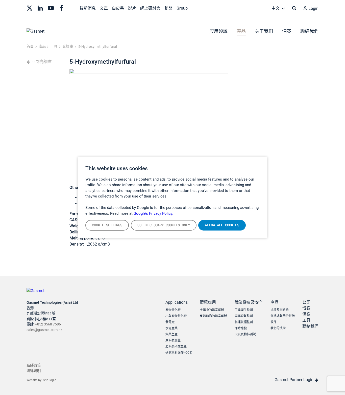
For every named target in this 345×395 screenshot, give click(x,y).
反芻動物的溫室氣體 (213, 316)
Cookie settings (107, 225)
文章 (104, 8)
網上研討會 (150, 8)
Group (182, 8)
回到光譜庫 (41, 61)
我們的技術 (278, 328)
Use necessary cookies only (163, 225)
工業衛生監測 (244, 310)
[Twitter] (30, 7)
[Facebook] (61, 7)
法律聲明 (34, 371)
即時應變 (241, 328)
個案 (286, 31)
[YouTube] (51, 7)
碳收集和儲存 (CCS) (178, 352)
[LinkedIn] (40, 7)
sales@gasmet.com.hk (44, 330)
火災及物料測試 (245, 334)
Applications (176, 302)
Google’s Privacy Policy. (153, 213)
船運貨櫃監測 (244, 322)
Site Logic (49, 380)
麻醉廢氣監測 (244, 316)
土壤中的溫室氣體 (212, 310)
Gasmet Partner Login (294, 379)
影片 (132, 8)
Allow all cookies (222, 225)
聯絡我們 (309, 31)
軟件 (273, 322)
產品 (241, 31)
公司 (306, 302)
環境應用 (208, 302)
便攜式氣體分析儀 (282, 316)
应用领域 (218, 31)
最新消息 (88, 8)
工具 (306, 320)
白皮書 (118, 8)
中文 (276, 8)
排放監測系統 (279, 310)
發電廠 (170, 322)
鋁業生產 (171, 334)
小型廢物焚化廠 (176, 316)
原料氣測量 (173, 340)
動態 (168, 8)
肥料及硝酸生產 (176, 346)
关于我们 (264, 31)
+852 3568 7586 (48, 324)
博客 (306, 308)
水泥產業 (171, 328)
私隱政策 (34, 365)
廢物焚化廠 (173, 310)
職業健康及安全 (249, 302)
